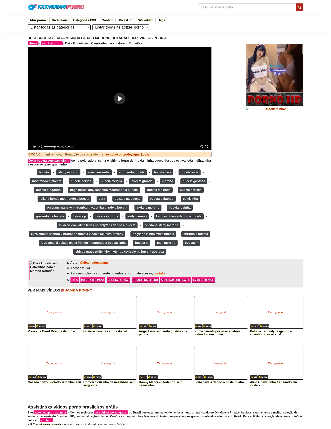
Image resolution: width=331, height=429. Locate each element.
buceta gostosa (194, 181)
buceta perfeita (191, 190)
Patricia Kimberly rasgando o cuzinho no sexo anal (271, 333)
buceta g (141, 242)
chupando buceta (132, 172)
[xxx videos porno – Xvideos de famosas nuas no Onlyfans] (56, 7)
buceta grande (141, 181)
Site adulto (145, 20)
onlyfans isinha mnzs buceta (153, 234)
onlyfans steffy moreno (161, 225)
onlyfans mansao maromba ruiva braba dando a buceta (87, 207)
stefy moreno (137, 216)
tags (162, 20)
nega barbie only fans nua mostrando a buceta (104, 190)
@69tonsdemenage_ (95, 262)
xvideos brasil (203, 280)
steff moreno (166, 242)
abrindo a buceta (196, 234)
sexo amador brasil (175, 280)
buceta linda (189, 172)
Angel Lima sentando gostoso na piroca (163, 333)
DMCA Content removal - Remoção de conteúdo (63, 154)
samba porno (51, 43)
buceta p (79, 216)
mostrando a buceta (46, 181)
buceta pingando (48, 190)
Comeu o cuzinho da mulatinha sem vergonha (109, 384)
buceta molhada (158, 190)
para (102, 198)
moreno (167, 181)
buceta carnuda (106, 216)
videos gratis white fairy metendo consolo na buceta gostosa (119, 251)
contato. (46, 420)
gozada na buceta (127, 198)
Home (33, 43)
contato (159, 273)
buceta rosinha (180, 207)
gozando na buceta (50, 216)
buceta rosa (162, 172)
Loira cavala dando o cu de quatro (219, 382)
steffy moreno (68, 172)
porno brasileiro (145, 280)
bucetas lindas (118, 280)
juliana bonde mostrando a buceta (64, 198)
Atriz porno (38, 20)
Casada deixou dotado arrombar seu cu (54, 384)
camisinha (190, 198)
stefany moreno (148, 207)
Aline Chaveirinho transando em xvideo (273, 384)
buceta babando (162, 198)
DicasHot (125, 20)
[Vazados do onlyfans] (274, 68)
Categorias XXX (84, 20)
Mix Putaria (60, 20)
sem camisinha (99, 172)
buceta (44, 172)
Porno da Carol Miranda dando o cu (53, 331)
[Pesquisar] (299, 7)
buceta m (191, 242)
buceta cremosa (93, 280)
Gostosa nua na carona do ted (105, 331)
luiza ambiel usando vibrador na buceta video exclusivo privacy (77, 234)
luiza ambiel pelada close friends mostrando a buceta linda (83, 242)
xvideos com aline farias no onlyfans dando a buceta (97, 225)
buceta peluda (81, 181)
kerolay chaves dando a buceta (179, 216)
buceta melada (111, 181)
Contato (107, 20)
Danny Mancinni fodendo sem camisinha (160, 384)
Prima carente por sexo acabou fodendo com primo (217, 333)
